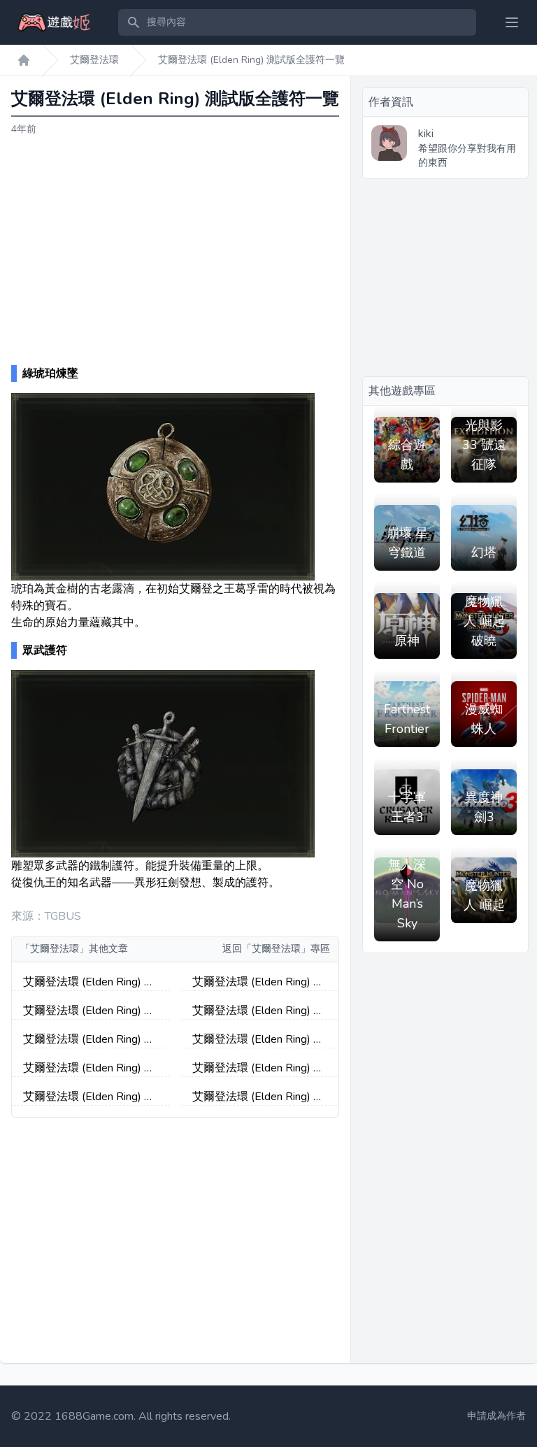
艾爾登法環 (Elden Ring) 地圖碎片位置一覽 (258, 1011)
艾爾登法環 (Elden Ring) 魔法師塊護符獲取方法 (258, 1040)
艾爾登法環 (94, 59)
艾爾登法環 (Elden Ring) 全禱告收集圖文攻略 (89, 1040)
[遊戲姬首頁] (24, 60)
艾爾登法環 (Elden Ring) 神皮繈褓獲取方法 (89, 1068)
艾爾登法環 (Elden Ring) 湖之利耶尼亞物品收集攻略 (89, 1097)
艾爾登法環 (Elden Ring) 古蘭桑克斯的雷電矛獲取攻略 (259, 1068)
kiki (426, 133)
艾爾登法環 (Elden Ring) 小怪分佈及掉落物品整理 (89, 982)
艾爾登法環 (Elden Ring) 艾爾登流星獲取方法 (258, 1097)
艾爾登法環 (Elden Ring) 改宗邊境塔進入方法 (258, 982)
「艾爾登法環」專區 (286, 948)
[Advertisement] (175, 251)
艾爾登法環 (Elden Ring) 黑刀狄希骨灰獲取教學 (89, 1011)
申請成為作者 (496, 1416)
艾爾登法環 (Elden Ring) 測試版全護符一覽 (251, 59)
